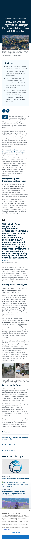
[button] (8, 111)
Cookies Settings (15, 532)
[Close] (29, 511)
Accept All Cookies (15, 537)
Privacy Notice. (6, 529)
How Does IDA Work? (8, 445)
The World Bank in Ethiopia (10, 451)
